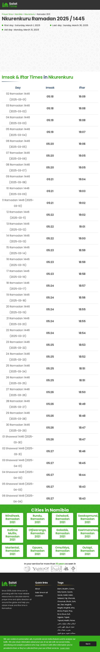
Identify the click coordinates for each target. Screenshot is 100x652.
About (37, 589)
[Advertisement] (50, 50)
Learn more (65, 648)
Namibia (18, 14)
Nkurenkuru (29, 14)
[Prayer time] (9, 4)
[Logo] (9, 584)
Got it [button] (88, 644)
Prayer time (7, 14)
